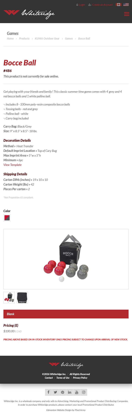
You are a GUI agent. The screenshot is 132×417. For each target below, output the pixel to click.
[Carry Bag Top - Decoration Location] (22, 297)
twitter (55, 392)
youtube (76, 392)
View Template (12, 165)
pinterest (62, 392)
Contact (49, 377)
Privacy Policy (80, 377)
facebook (48, 392)
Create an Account (102, 4)
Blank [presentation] (10, 314)
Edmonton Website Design (59, 410)
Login (82, 4)
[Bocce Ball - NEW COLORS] (66, 259)
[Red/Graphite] (7, 217)
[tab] (66, 314)
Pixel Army (80, 410)
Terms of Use (62, 377)
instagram (83, 392)
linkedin (69, 392)
